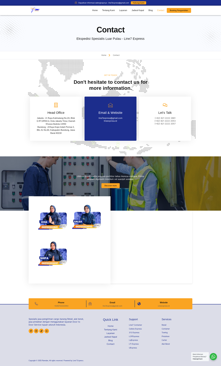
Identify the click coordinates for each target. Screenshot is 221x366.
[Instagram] (36, 331)
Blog (150, 10)
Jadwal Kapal (138, 10)
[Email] (90, 303)
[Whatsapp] (46, 331)
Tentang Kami (108, 10)
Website (164, 302)
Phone (61, 302)
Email (112, 302)
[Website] (139, 303)
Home (95, 10)
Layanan (123, 10)
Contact (160, 10)
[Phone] (36, 303)
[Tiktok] (41, 331)
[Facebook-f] (31, 331)
